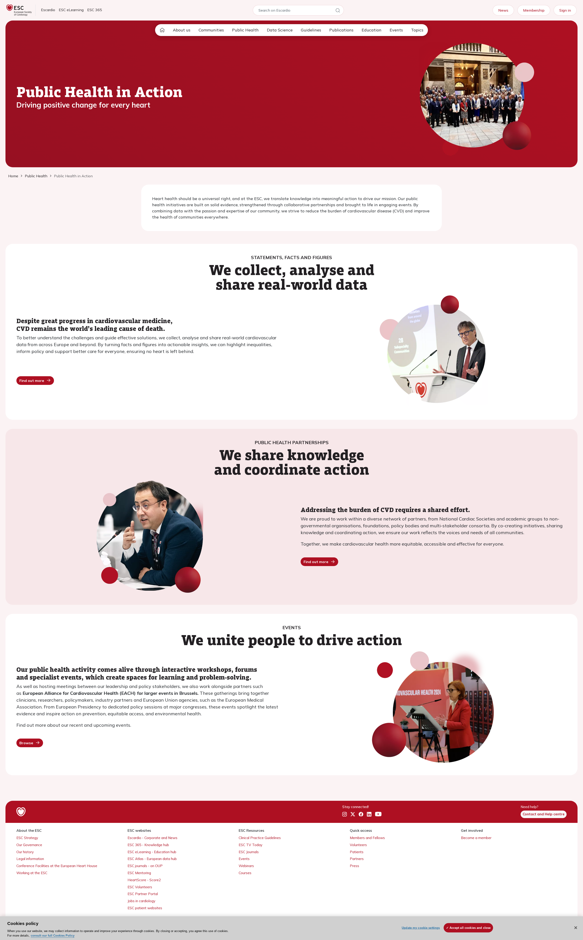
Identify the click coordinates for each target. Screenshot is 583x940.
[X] (352, 814)
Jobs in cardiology (141, 901)
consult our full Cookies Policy (52, 935)
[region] (291, 928)
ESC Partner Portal (143, 894)
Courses (245, 873)
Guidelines (311, 30)
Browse (26, 743)
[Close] (576, 928)
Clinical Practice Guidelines (260, 838)
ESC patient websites (145, 908)
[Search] (338, 11)
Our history (25, 852)
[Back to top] (568, 907)
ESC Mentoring (139, 873)
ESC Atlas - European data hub (152, 859)
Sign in (565, 10)
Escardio (48, 10)
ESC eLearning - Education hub (152, 852)
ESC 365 (94, 10)
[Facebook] (361, 814)
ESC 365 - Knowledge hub (148, 845)
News (503, 10)
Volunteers (358, 845)
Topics (417, 30)
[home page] (162, 30)
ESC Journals (249, 852)
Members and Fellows (367, 838)
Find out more (31, 380)
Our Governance (29, 845)
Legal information (30, 859)
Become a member (476, 838)
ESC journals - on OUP (145, 866)
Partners (357, 859)
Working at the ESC (31, 873)
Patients (356, 852)
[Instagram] (344, 814)
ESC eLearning (71, 10)
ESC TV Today (250, 845)
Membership (534, 10)
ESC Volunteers (140, 887)
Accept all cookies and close (470, 928)
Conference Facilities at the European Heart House (56, 866)
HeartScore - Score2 (144, 880)
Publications (341, 30)
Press (354, 866)
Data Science (280, 30)
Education (371, 30)
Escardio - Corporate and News (152, 838)
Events (396, 30)
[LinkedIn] (369, 814)
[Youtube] (378, 814)
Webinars (246, 866)
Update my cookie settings (421, 928)
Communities (211, 30)
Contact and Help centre (544, 814)
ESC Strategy (27, 838)
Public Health (245, 30)
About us (181, 30)
